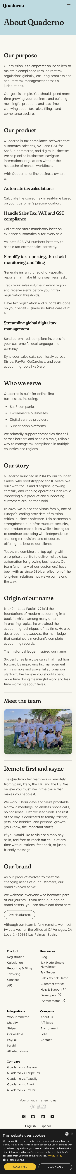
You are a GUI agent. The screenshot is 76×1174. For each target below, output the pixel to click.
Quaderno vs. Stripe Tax (23, 1073)
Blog (44, 957)
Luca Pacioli (27, 609)
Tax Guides (48, 972)
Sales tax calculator (54, 978)
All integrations (17, 1051)
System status (50, 1001)
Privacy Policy (54, 1155)
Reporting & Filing (19, 968)
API (9, 985)
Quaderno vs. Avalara (22, 1067)
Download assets (19, 915)
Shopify (12, 1022)
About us (47, 1017)
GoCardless (15, 1034)
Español (45, 1126)
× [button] (71, 1133)
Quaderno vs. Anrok (21, 1084)
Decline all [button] (55, 1166)
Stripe (11, 1028)
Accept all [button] (20, 1166)
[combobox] (67, 1134)
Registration (15, 957)
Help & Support (51, 989)
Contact (46, 1040)
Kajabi (11, 1045)
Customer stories (52, 984)
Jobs (44, 1034)
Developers (48, 995)
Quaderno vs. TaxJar (21, 1090)
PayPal (12, 1040)
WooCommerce (18, 1017)
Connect (13, 980)
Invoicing (13, 974)
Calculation (15, 962)
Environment (49, 1028)
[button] (38, 1160)
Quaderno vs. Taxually (22, 1078)
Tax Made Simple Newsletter (52, 964)
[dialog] (38, 1151)
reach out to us (43, 840)
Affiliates (47, 1022)
